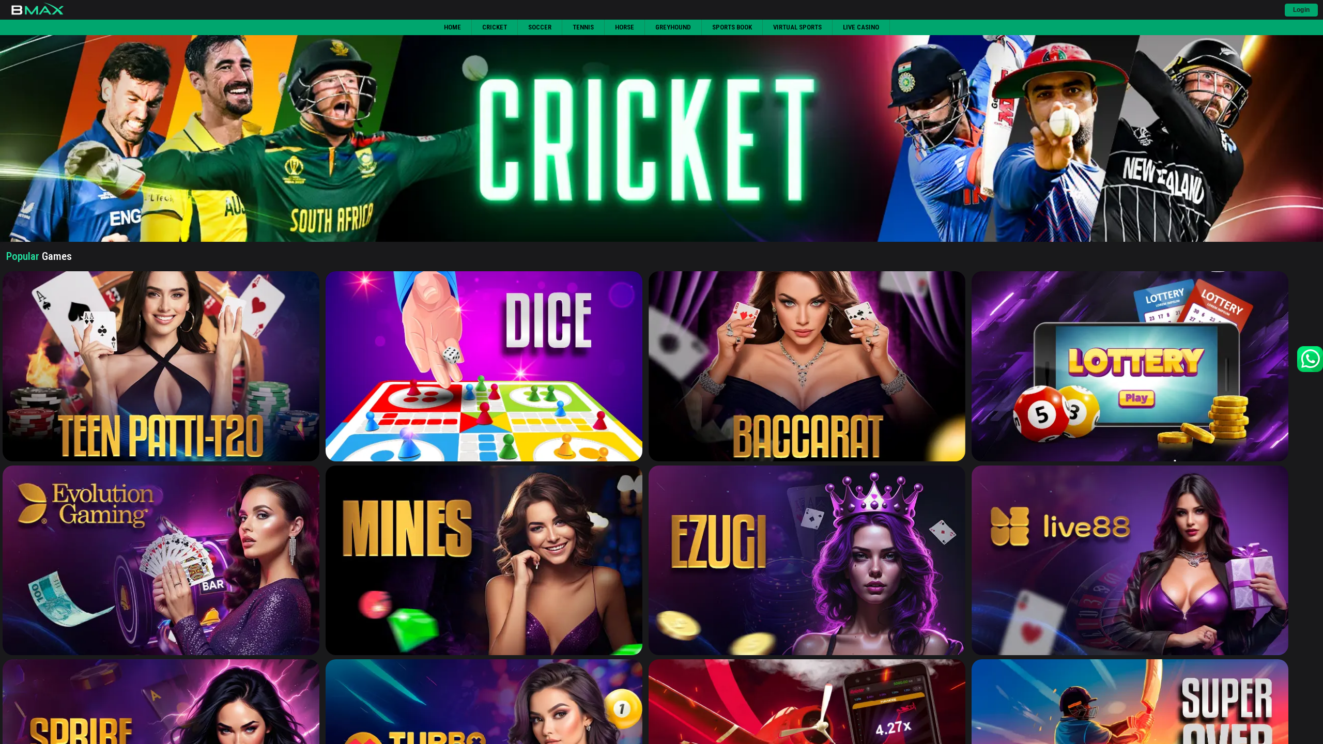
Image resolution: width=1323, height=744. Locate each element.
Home (452, 27)
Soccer (539, 27)
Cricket (494, 27)
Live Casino (861, 27)
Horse (624, 27)
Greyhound (673, 27)
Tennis (583, 27)
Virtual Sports (797, 27)
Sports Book (732, 27)
